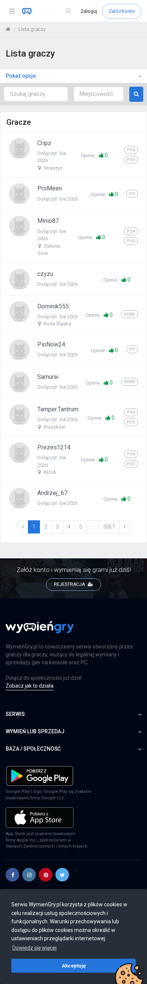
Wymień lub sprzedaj (35, 731)
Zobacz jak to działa (30, 686)
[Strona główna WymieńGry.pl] (8, 29)
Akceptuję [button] (74, 966)
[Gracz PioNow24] (19, 349)
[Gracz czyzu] (19, 278)
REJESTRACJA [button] (70, 584)
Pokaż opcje (21, 76)
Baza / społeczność (33, 749)
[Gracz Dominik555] (19, 311)
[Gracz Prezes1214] (19, 452)
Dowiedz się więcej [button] (34, 948)
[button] (12, 874)
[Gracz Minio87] (19, 225)
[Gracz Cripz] (19, 147)
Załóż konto (122, 11)
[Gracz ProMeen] (19, 193)
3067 (109, 527)
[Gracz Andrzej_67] (19, 497)
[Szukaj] (68, 11)
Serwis (15, 714)
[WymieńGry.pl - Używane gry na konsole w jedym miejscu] (40, 631)
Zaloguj (89, 11)
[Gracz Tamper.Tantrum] (19, 414)
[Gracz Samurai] (19, 381)
